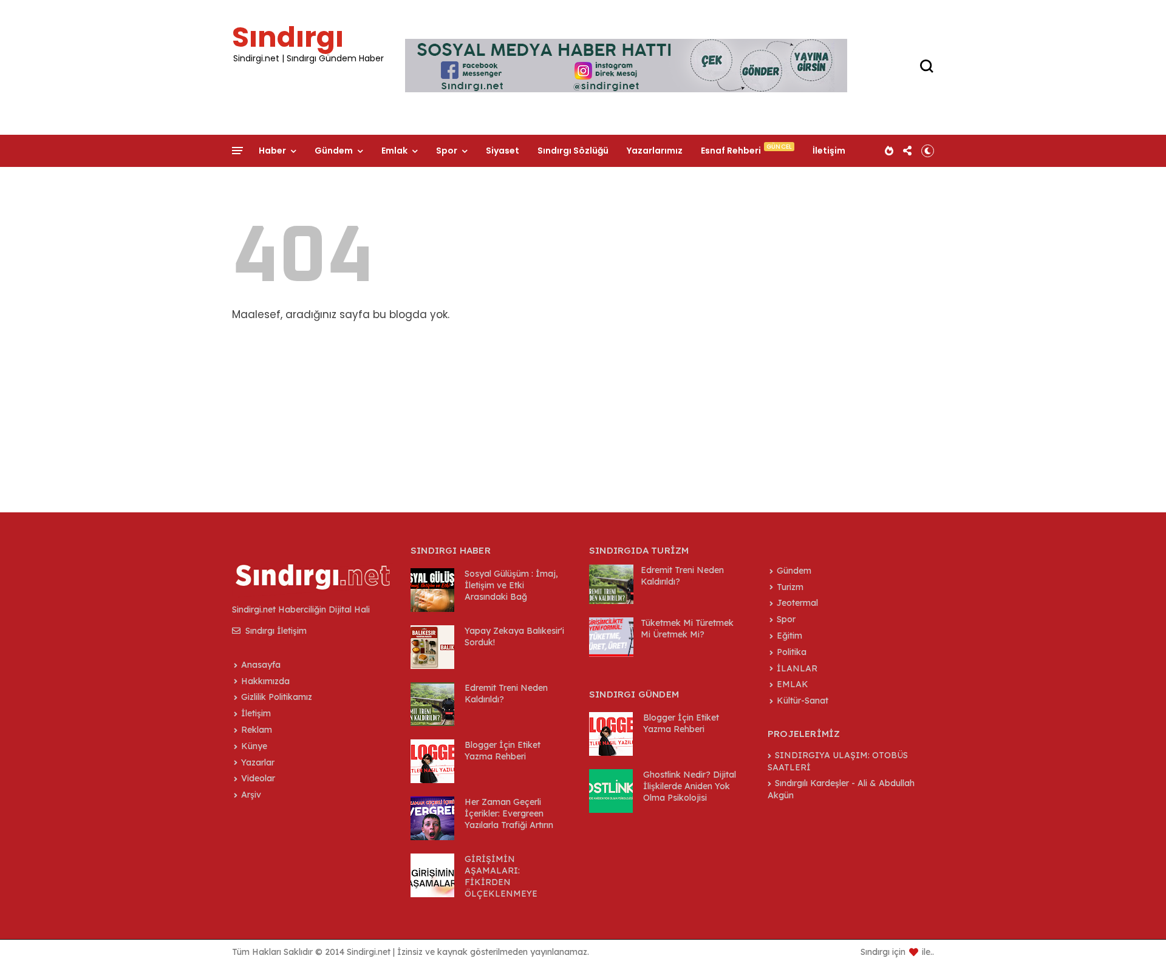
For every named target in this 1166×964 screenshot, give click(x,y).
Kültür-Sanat (802, 700)
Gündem (334, 150)
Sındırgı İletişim (275, 630)
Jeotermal (797, 602)
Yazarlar (257, 762)
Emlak (394, 150)
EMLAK (792, 684)
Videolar (258, 778)
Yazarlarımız (655, 150)
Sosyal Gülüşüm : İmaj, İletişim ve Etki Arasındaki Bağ (511, 585)
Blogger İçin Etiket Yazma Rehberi (502, 750)
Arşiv (251, 794)
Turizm (790, 587)
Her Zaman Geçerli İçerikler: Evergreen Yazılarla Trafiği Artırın (509, 813)
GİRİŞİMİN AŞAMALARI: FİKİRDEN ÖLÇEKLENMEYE (501, 876)
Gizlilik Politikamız (276, 696)
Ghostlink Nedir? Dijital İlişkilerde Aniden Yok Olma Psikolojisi (689, 786)
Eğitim (789, 635)
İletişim (829, 150)
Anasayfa (261, 664)
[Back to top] (1136, 935)
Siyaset (502, 150)
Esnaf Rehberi (731, 150)
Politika (791, 652)
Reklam (256, 729)
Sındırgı (288, 37)
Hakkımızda (265, 681)
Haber (272, 150)
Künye (254, 746)
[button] (927, 150)
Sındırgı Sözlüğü (573, 150)
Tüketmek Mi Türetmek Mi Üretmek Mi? (687, 628)
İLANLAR (797, 668)
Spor (446, 150)
